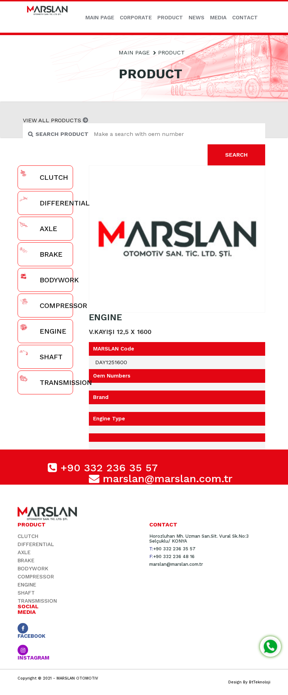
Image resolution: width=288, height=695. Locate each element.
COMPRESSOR (36, 576)
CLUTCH (28, 536)
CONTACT (245, 17)
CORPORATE (136, 17)
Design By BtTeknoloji (249, 682)
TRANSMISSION (37, 601)
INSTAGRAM (31, 657)
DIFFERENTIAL (36, 544)
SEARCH (236, 154)
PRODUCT (170, 17)
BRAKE (26, 560)
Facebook (31, 635)
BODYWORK (33, 568)
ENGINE (27, 585)
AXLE (24, 552)
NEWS (196, 17)
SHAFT (26, 593)
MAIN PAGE (99, 17)
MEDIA (218, 17)
